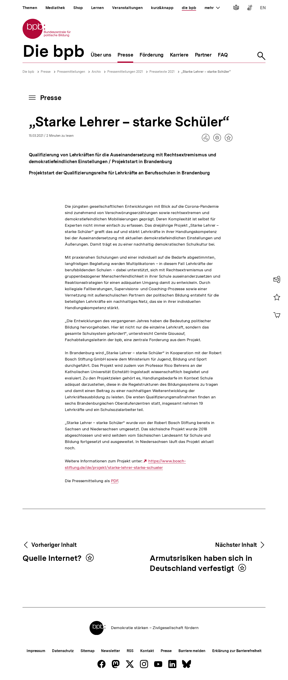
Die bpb (28, 71)
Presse (46, 71)
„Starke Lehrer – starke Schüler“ (206, 71)
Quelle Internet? (52, 558)
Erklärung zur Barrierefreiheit (236, 651)
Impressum (36, 651)
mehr (212, 7)
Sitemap (87, 651)
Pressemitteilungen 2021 (125, 71)
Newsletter (110, 651)
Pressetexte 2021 (162, 71)
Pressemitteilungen (71, 71)
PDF (114, 480)
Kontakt (147, 651)
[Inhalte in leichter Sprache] (236, 8)
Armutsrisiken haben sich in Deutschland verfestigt (201, 563)
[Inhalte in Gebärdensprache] (249, 8)
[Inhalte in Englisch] (263, 8)
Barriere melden (191, 651)
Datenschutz (63, 651)
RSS (130, 651)
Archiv (96, 71)
